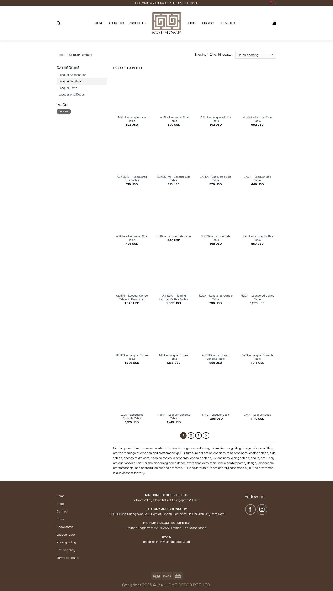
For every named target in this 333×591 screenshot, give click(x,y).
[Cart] (274, 23)
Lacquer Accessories (72, 75)
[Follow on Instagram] (262, 509)
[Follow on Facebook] (250, 509)
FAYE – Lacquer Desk (215, 414)
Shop (191, 23)
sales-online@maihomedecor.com (166, 542)
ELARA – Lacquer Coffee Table (257, 238)
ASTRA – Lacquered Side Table (132, 238)
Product (136, 23)
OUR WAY (207, 23)
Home (99, 23)
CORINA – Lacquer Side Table (215, 238)
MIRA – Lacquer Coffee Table (173, 357)
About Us (116, 23)
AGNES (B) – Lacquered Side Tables (132, 178)
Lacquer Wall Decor (71, 94)
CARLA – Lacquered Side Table (215, 178)
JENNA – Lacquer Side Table (257, 119)
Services (227, 23)
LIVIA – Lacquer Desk (257, 414)
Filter (64, 111)
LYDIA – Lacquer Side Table (257, 178)
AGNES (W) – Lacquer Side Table (173, 178)
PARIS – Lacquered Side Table (174, 119)
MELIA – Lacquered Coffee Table (257, 297)
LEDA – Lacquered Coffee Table (215, 297)
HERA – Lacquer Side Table (174, 236)
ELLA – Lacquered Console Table (131, 416)
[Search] (58, 23)
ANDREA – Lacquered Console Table (215, 357)
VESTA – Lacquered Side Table (215, 119)
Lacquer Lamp (68, 88)
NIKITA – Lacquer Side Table (132, 119)
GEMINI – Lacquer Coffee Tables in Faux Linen (132, 297)
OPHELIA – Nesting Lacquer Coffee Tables (173, 297)
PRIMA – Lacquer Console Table (173, 416)
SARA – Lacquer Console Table (257, 357)
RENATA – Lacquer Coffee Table (131, 357)
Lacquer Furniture (70, 81)
